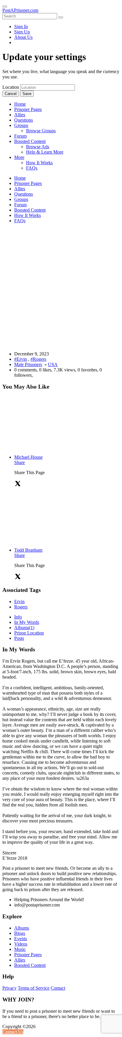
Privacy (9, 988)
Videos (20, 943)
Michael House (28, 457)
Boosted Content (30, 965)
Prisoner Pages (28, 954)
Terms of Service (33, 988)
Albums (24, 627)
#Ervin (20, 359)
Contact (58, 988)
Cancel (11, 93)
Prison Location (29, 632)
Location (10, 87)
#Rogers (38, 359)
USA (53, 364)
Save (27, 93)
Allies (19, 959)
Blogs (19, 933)
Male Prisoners (28, 364)
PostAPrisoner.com (20, 10)
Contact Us (12, 1031)
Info (18, 616)
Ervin (19, 601)
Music (20, 949)
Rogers (21, 606)
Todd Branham (28, 550)
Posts (19, 638)
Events (20, 938)
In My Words (26, 622)
